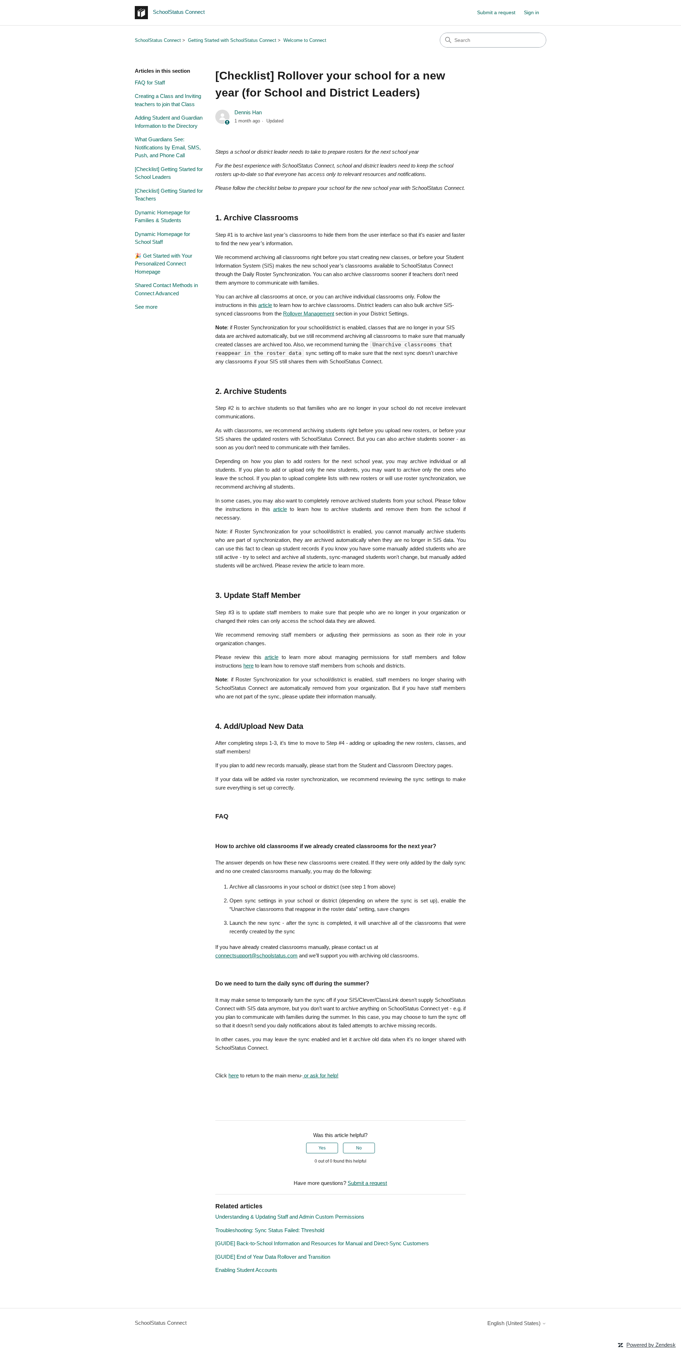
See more (146, 307)
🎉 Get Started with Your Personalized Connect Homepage (163, 264)
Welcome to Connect (304, 40)
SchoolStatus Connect (158, 40)
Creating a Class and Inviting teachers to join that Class (168, 100)
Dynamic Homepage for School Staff (162, 238)
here (248, 666)
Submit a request (496, 12)
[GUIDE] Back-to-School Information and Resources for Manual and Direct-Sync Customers (322, 1243)
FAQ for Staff (150, 82)
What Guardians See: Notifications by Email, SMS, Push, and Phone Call (168, 147)
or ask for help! (320, 1075)
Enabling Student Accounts (246, 1270)
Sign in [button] (531, 12)
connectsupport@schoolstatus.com (256, 955)
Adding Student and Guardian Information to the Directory (169, 122)
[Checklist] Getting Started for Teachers (169, 195)
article (265, 305)
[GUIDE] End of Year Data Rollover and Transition (272, 1257)
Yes (322, 1148)
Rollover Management (308, 314)
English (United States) (514, 1323)
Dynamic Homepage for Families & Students (162, 216)
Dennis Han (248, 112)
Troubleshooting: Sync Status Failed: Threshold (269, 1230)
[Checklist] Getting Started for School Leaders (169, 173)
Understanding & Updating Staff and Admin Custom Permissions (289, 1217)
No (359, 1148)
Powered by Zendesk (651, 1345)
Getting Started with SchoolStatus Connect (232, 40)
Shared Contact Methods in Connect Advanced (166, 289)
